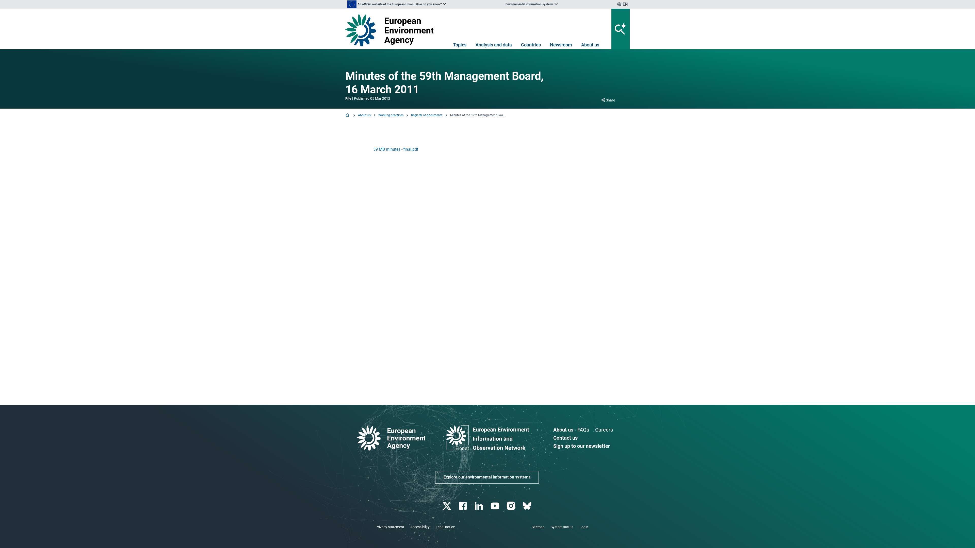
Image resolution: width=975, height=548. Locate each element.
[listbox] (396, 4)
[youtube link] (495, 506)
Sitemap (538, 527)
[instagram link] (511, 506)
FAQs (583, 430)
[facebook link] (463, 506)
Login (583, 527)
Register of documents (427, 115)
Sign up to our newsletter (581, 446)
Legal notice (445, 527)
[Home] (347, 115)
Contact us (565, 438)
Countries (531, 44)
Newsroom (561, 44)
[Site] (391, 30)
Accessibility (420, 527)
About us (590, 44)
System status (562, 527)
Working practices (390, 115)
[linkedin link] (479, 506)
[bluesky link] (527, 506)
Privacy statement (390, 527)
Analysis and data (494, 44)
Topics (459, 44)
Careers (604, 430)
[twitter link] (447, 506)
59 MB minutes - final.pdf (395, 149)
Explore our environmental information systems (487, 477)
